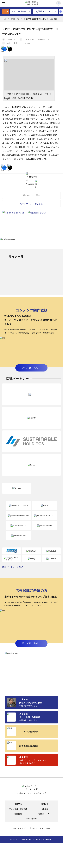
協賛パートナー (44, 814)
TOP (6, 11)
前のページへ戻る (31, 195)
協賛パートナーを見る (12, 567)
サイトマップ (19, 828)
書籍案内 (18, 804)
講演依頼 (44, 804)
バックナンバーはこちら (31, 203)
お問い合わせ (31, 818)
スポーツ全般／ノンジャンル (18, 43)
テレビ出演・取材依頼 (18, 809)
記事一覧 (15, 19)
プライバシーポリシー (39, 828)
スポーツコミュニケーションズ (36, 39)
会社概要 (44, 809)
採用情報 (18, 814)
